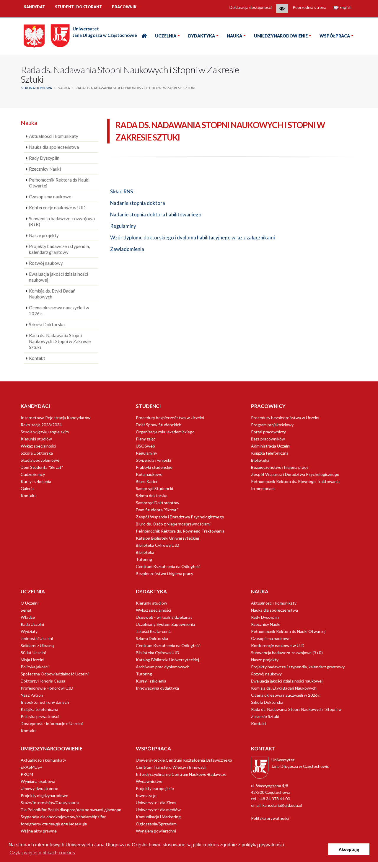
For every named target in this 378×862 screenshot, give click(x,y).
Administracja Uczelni (270, 445)
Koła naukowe (149, 474)
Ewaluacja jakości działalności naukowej (58, 277)
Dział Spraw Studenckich (158, 424)
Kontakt (37, 358)
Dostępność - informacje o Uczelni (52, 723)
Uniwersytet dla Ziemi (156, 802)
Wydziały (29, 631)
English (345, 7)
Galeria (27, 488)
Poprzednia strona (309, 7)
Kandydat (34, 7)
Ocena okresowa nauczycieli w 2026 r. (59, 310)
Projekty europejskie (155, 788)
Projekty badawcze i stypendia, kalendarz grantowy (59, 249)
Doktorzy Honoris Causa (43, 680)
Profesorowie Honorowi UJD (47, 687)
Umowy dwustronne (39, 788)
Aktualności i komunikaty (53, 136)
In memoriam (263, 488)
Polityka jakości (34, 666)
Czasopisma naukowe (50, 196)
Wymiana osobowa (38, 781)
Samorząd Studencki (154, 488)
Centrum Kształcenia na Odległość (168, 566)
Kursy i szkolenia (36, 481)
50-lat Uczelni (33, 652)
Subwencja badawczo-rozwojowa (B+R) (62, 221)
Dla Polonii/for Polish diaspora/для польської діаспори (71, 809)
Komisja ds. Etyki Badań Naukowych (52, 293)
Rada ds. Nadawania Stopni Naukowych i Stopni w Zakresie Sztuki (60, 341)
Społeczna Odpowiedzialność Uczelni (55, 673)
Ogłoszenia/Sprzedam (156, 823)
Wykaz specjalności (38, 445)
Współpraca (335, 35)
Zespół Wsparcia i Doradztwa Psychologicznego (180, 516)
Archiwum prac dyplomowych (163, 666)
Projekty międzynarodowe (44, 795)
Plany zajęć (146, 438)
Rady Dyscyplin (44, 158)
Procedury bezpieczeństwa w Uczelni (170, 417)
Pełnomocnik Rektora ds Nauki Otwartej (59, 182)
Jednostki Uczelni (37, 638)
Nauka (234, 35)
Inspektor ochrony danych (45, 702)
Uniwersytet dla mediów (158, 809)
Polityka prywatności (40, 716)
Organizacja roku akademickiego (165, 431)
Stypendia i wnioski (153, 460)
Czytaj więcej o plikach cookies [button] (42, 852)
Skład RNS (121, 191)
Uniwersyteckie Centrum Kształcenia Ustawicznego (184, 760)
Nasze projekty (44, 235)
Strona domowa (36, 88)
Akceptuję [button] (349, 849)
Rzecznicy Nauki (45, 169)
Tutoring (144, 559)
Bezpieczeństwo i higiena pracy (164, 573)
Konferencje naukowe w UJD (57, 207)
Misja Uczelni (32, 659)
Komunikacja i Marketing (158, 816)
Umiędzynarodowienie (281, 35)
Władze (28, 617)
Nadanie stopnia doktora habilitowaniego (155, 214)
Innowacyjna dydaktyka (157, 687)
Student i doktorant (78, 7)
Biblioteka (145, 552)
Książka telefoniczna (270, 453)
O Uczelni (29, 602)
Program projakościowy (272, 424)
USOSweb (145, 445)
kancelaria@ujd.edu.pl (282, 805)
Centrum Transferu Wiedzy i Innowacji (171, 767)
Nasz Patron (32, 695)
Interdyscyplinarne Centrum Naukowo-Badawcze (181, 774)
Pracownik (124, 7)
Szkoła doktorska (151, 495)
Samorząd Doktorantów (157, 502)
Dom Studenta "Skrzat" (42, 467)
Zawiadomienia (127, 249)
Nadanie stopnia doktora (137, 203)
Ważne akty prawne (39, 830)
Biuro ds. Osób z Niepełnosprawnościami (173, 523)
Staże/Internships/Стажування (50, 802)
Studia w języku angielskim (45, 431)
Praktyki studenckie (154, 467)
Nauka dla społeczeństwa (54, 147)
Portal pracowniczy (268, 431)
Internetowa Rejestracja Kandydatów (55, 417)
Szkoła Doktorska (47, 324)
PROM (27, 774)
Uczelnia (165, 35)
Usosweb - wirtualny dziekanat (164, 617)
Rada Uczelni (32, 624)
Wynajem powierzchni (156, 830)
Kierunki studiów (36, 438)
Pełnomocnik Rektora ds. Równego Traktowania (180, 530)
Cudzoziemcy (33, 474)
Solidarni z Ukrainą (37, 645)
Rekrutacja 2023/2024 (41, 424)
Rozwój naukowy (46, 263)
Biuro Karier (147, 481)
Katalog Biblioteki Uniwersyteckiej (167, 538)
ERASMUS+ (32, 767)
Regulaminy (123, 226)
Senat (26, 610)
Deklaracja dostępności (250, 7)
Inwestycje (146, 795)
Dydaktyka (201, 35)
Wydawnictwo (149, 781)
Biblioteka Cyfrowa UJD (157, 545)
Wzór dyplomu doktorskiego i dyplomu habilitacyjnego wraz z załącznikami (192, 237)
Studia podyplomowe (40, 460)
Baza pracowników (268, 438)
